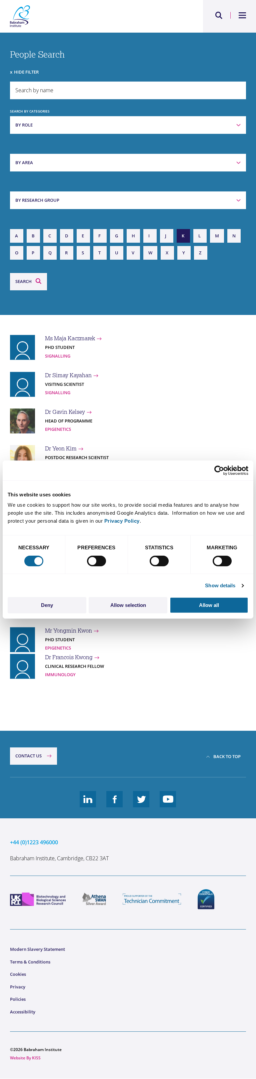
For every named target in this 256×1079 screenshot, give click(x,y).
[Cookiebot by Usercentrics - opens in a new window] (219, 470)
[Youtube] (168, 804)
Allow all (209, 605)
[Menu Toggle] (242, 15)
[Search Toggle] (219, 15)
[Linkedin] (88, 804)
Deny (47, 605)
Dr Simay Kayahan (68, 375)
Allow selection (128, 605)
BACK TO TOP (227, 756)
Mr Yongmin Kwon (68, 630)
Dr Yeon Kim (61, 448)
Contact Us (28, 756)
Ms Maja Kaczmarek (70, 338)
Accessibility (22, 1012)
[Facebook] (114, 804)
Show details (220, 585)
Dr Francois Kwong (69, 657)
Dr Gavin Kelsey (65, 411)
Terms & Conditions (30, 962)
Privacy (17, 987)
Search (23, 281)
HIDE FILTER (26, 72)
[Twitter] (141, 804)
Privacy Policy (122, 521)
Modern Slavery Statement (37, 949)
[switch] (96, 561)
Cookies (18, 974)
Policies (18, 999)
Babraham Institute (69, 16)
